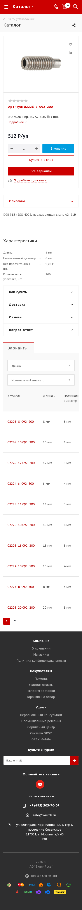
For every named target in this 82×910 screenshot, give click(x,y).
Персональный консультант (41, 715)
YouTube (40, 784)
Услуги (41, 707)
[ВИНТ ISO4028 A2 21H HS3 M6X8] (41, 63)
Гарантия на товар (41, 697)
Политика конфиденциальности (41, 661)
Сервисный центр (41, 727)
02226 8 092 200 (20, 422)
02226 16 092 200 (21, 546)
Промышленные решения (41, 721)
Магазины (41, 654)
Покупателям (41, 671)
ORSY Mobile (41, 739)
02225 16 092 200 (21, 504)
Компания (41, 641)
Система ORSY (41, 733)
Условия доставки (41, 691)
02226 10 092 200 (21, 442)
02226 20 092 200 (21, 607)
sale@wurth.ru (44, 815)
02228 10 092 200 (21, 525)
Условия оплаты (41, 685)
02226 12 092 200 (21, 463)
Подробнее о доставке (30, 180)
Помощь (41, 679)
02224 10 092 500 (21, 566)
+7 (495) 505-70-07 (44, 805)
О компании (41, 648)
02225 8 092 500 (20, 587)
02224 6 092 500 (20, 484)
